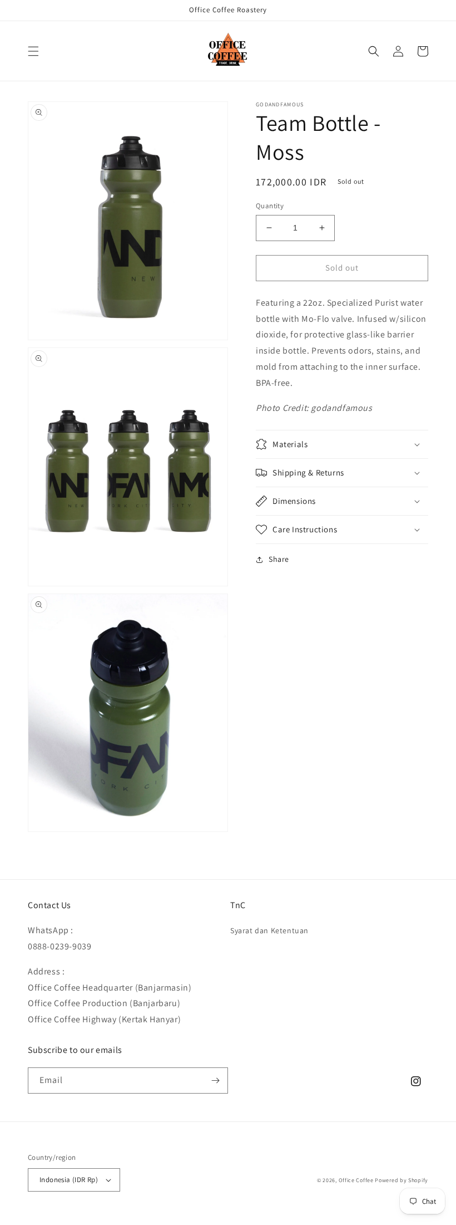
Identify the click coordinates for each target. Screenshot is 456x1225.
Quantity (270, 205)
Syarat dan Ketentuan (269, 930)
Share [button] (279, 559)
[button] (33, 51)
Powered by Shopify (401, 1180)
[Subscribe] (215, 1080)
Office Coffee (356, 1180)
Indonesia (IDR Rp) (68, 1179)
